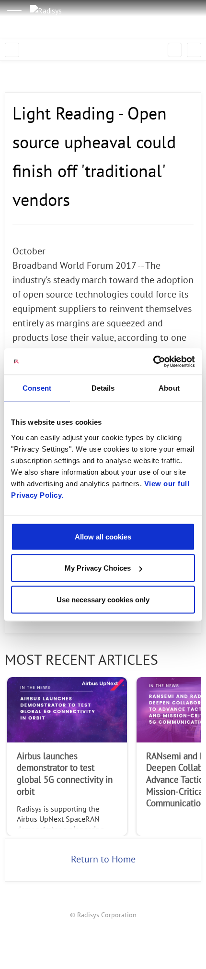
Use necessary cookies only (103, 599)
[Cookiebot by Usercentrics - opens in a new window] (153, 361)
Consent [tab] (37, 388)
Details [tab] (103, 388)
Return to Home (103, 859)
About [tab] (169, 388)
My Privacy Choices (98, 568)
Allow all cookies (103, 536)
